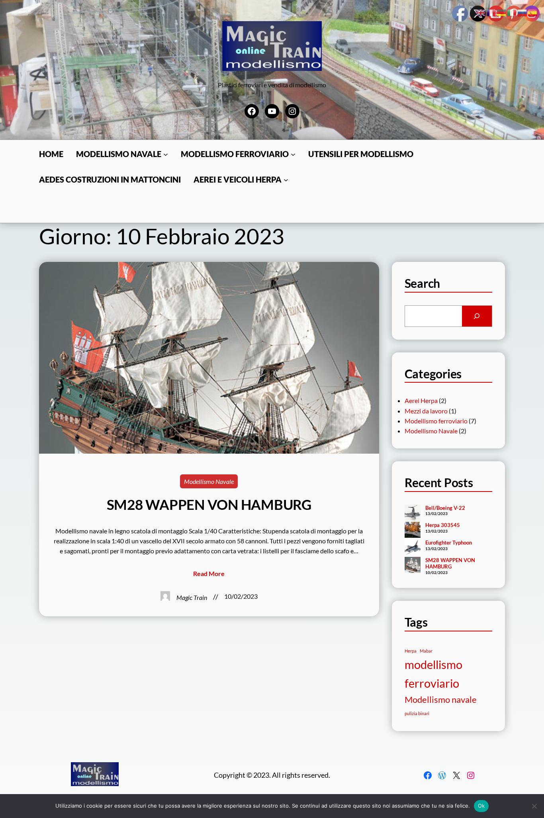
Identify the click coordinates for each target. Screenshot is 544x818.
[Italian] (512, 11)
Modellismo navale (441, 699)
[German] (502, 11)
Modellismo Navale (209, 481)
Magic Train (191, 597)
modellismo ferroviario (433, 673)
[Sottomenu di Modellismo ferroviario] (293, 154)
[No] (534, 806)
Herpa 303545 (442, 525)
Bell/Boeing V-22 (445, 508)
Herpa (411, 650)
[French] (491, 11)
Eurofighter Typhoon (448, 542)
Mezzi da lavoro (426, 411)
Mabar (426, 650)
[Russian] (522, 11)
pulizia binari (417, 713)
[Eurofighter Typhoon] (413, 548)
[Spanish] (533, 11)
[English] (481, 11)
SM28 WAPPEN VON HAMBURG (209, 504)
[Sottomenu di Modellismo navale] (165, 154)
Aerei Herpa (421, 400)
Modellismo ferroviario (436, 421)
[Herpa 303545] (413, 530)
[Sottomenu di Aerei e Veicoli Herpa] (286, 179)
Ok (481, 805)
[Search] (477, 316)
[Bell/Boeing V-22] (413, 513)
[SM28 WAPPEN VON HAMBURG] (413, 565)
